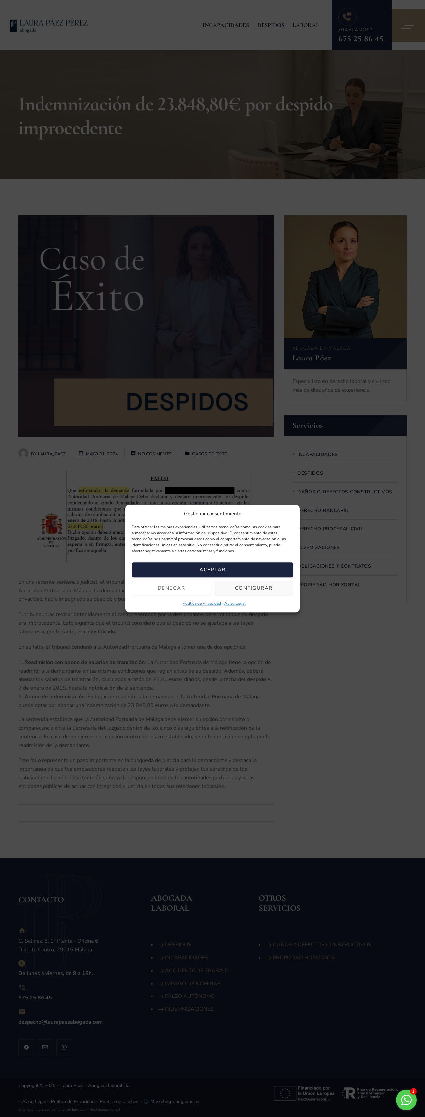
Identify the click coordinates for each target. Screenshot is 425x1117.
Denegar (171, 588)
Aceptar (212, 570)
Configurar (254, 588)
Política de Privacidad (202, 603)
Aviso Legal (235, 603)
